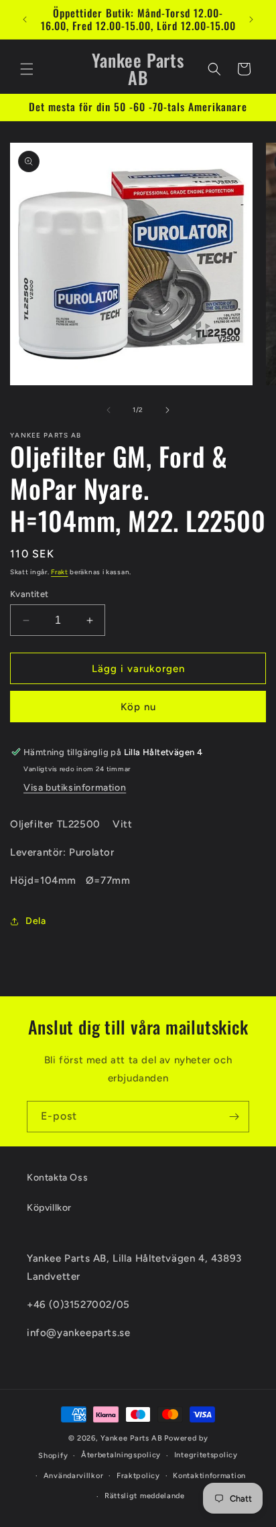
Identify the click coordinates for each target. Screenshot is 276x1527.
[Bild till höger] (167, 410)
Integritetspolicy (206, 1455)
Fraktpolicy (138, 1475)
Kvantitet (29, 594)
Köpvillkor (49, 1207)
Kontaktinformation (209, 1475)
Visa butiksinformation (74, 787)
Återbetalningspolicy (121, 1455)
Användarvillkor (74, 1475)
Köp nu (138, 707)
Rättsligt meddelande (145, 1495)
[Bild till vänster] (108, 410)
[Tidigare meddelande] (25, 19)
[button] (27, 69)
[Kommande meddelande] (251, 19)
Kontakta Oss (57, 1177)
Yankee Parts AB (131, 1438)
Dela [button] (35, 921)
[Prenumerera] (234, 1116)
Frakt (59, 572)
